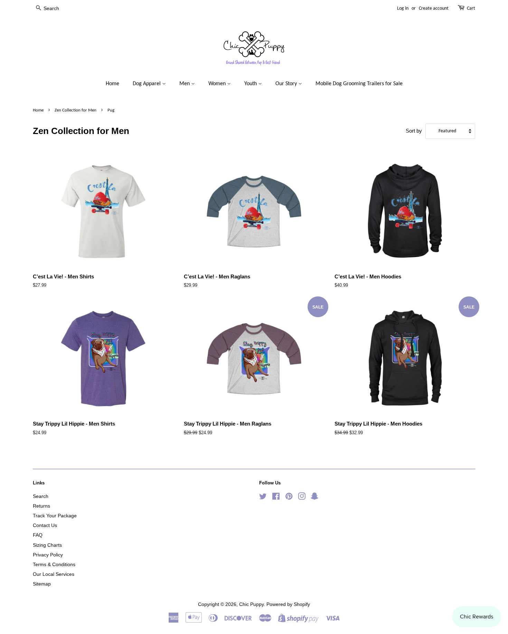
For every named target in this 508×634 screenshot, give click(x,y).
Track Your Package (55, 515)
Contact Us (45, 525)
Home (112, 84)
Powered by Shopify (288, 604)
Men (185, 84)
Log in (402, 8)
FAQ (38, 535)
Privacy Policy (48, 554)
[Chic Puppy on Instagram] (301, 497)
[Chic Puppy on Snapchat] (314, 497)
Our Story (286, 84)
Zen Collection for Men (75, 110)
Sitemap (42, 584)
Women (217, 84)
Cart (471, 8)
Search (40, 496)
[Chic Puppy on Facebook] (276, 497)
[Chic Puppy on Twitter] (263, 497)
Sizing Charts (47, 545)
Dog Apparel (147, 84)
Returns (41, 506)
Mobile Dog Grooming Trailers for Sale (359, 84)
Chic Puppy (251, 604)
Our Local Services (53, 574)
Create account (434, 8)
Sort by (414, 131)
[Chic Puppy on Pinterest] (289, 497)
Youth (251, 84)
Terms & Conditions (54, 564)
